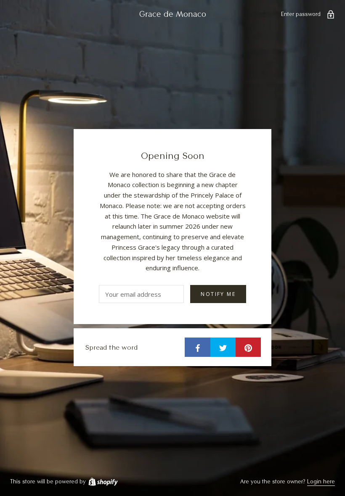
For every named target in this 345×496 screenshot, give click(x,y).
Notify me (218, 294)
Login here (321, 481)
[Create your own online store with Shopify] (103, 481)
